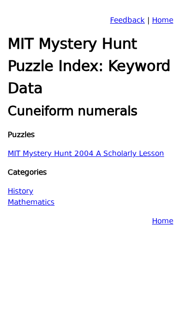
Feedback (127, 21)
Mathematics (31, 203)
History (20, 191)
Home (162, 21)
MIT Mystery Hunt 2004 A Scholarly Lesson (86, 154)
